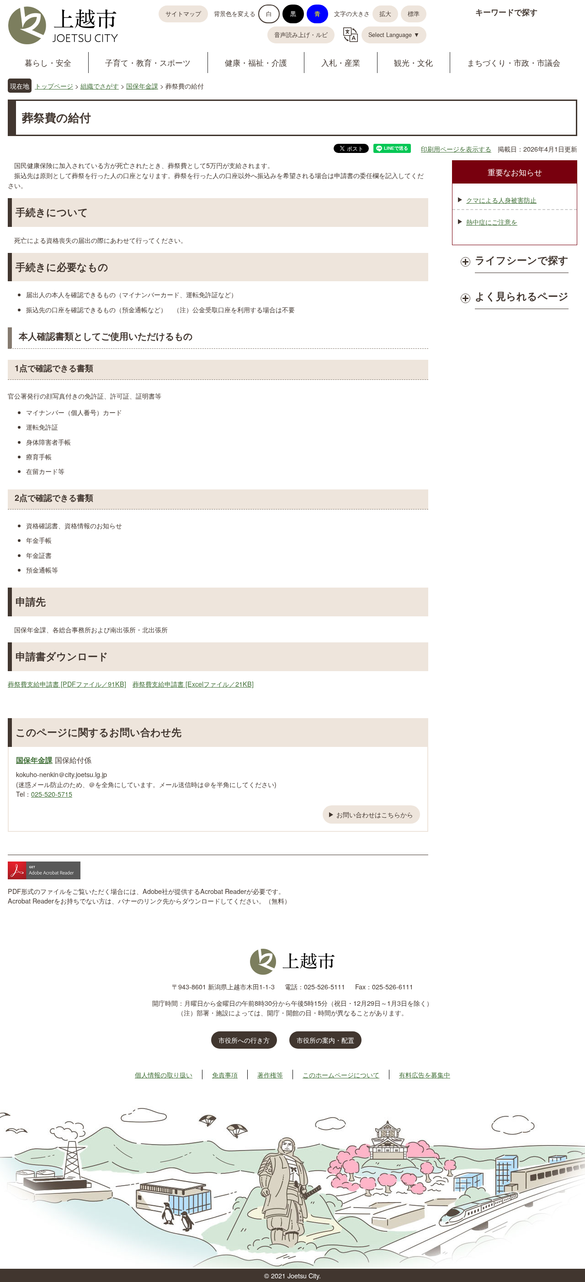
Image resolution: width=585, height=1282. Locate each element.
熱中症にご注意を (491, 221)
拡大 (385, 14)
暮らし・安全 (48, 62)
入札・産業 (340, 62)
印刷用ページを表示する (456, 148)
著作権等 (270, 1074)
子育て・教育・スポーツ (148, 62)
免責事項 (225, 1074)
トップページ (54, 85)
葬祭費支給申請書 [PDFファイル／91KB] (67, 683)
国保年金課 (142, 85)
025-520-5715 (51, 794)
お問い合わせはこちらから (374, 814)
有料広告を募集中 (424, 1074)
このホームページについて (341, 1074)
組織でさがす (99, 85)
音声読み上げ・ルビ (301, 35)
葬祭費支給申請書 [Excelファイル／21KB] (193, 683)
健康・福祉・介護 (256, 62)
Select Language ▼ (394, 35)
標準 (414, 14)
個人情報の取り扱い (163, 1074)
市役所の (325, 1040)
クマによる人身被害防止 (501, 200)
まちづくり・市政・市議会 (513, 62)
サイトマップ (183, 14)
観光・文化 (413, 62)
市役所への (244, 1040)
